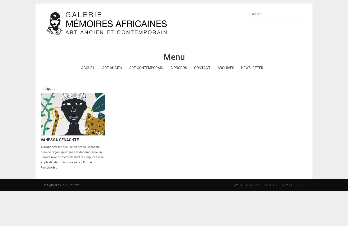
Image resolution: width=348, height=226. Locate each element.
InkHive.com (70, 185)
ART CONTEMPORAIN (146, 68)
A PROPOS (178, 68)
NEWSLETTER (252, 68)
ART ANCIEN (112, 68)
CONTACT (202, 68)
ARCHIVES (226, 68)
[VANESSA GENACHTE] (73, 114)
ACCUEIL (88, 68)
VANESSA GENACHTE (60, 140)
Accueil (238, 185)
